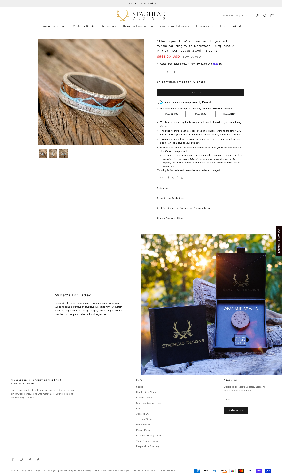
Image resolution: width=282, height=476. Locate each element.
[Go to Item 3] (63, 153)
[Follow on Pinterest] (29, 459)
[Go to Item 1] (42, 153)
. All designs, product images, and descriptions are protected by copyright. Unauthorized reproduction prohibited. (109, 471)
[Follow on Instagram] (21, 459)
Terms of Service (145, 419)
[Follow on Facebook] (12, 459)
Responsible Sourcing (147, 446)
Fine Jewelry (204, 26)
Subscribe (236, 410)
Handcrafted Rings (146, 392)
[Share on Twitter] (173, 177)
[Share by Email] (182, 177)
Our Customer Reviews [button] (279, 241)
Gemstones (108, 26)
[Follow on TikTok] (38, 459)
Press (139, 408)
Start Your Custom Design (141, 3)
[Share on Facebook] (168, 177)
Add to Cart (200, 92)
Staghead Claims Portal (148, 403)
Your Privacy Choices (147, 441)
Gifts (223, 26)
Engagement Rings (53, 26)
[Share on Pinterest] (177, 177)
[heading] (141, 15)
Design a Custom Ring (138, 26)
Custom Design (144, 397)
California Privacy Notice (149, 435)
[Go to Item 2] (53, 153)
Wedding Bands (83, 26)
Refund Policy (143, 424)
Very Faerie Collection (174, 26)
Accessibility (142, 413)
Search (140, 386)
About (237, 26)
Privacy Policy (143, 430)
